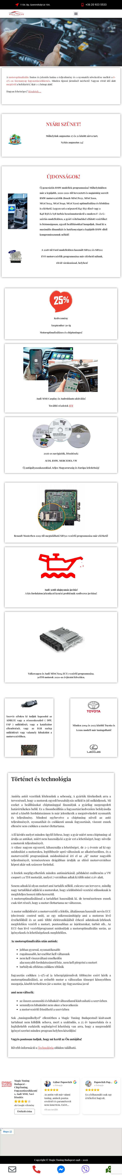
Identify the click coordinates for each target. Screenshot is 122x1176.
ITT (71, 405)
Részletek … (34, 91)
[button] (75, 13)
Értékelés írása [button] (24, 1111)
